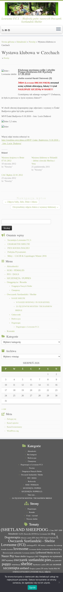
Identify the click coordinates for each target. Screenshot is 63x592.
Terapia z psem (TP (36, 568)
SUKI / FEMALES (15, 270)
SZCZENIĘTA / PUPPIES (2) (32, 491)
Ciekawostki (15, 315)
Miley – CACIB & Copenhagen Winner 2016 (26, 256)
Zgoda (32, 587)
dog (53, 533)
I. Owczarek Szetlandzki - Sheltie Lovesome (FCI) (30, 541)
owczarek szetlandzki (29, 560)
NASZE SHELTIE (18, 298)
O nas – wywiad (32, 515)
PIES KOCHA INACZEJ (18, 248)
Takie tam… (32, 495)
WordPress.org (13, 431)
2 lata (52, 530)
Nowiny (32, 42)
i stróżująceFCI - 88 (33, 545)
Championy (15, 290)
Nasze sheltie (20, 556)
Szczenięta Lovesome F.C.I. (19, 240)
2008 (60, 530)
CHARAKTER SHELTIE (18, 244)
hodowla (53, 538)
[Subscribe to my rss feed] (3, 30)
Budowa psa (15, 319)
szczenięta (11, 568)
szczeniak (57, 564)
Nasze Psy (7, 556)
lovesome (20, 549)
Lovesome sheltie (35, 549)
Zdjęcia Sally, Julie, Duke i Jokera (21, 202)
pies (48, 560)
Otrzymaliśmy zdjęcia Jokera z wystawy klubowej (35, 207)
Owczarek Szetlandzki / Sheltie (21, 294)
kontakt (4, 549)
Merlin (50, 552)
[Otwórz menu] (58, 29)
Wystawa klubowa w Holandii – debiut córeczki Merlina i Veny (44, 161)
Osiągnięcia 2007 (32, 556)
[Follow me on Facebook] (9, 30)
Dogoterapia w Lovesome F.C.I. (27, 327)
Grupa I (46, 538)
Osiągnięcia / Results (17, 282)
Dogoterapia (15, 323)
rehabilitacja (16, 564)
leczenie (10, 549)
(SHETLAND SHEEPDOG (24, 529)
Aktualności (21, 42)
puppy (6, 564)
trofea (46, 568)
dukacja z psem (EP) (27, 538)
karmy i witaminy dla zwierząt (51, 545)
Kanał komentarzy (14, 427)
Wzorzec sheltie (31, 519)
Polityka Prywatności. (16, 252)
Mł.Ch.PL (57, 553)
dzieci (38, 538)
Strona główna (8, 42)
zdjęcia (47, 571)
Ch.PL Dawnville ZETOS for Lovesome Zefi (34, 534)
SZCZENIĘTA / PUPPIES (19, 278)
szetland (24, 568)
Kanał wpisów (13, 423)
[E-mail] (6, 30)
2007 (56, 530)
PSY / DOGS (13, 274)
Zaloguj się (11, 419)
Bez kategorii (32, 454)
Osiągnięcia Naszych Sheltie (21, 286)
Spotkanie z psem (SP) (41, 564)
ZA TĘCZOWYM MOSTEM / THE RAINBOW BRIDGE (32, 498)
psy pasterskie (56, 560)
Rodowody (32, 481)
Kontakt (11, 331)
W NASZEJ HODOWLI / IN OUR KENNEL (33, 302)
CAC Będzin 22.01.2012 (12, 175)
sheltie (26, 563)
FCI (41, 538)
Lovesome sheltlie (28, 553)
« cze (4, 409)
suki (51, 564)
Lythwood (41, 552)
